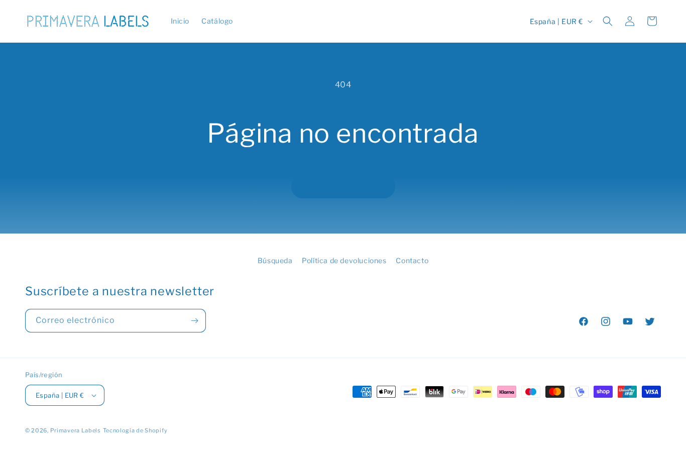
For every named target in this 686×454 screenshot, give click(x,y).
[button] (608, 21)
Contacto (412, 260)
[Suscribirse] (194, 320)
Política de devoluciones (344, 260)
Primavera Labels (75, 430)
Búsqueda (275, 260)
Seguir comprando (343, 186)
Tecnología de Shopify (135, 430)
